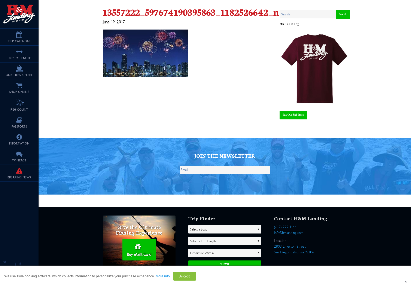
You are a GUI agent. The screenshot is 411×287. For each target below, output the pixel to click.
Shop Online (19, 92)
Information (19, 143)
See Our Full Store (293, 115)
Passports (19, 126)
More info (163, 276)
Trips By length (19, 58)
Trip (19, 41)
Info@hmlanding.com (289, 232)
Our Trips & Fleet (19, 75)
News (19, 177)
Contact (19, 160)
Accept (184, 276)
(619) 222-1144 (285, 227)
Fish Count (19, 110)
